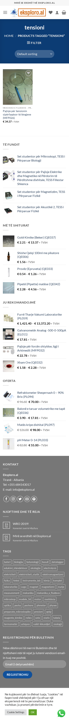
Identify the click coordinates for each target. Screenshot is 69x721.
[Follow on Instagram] (13, 499)
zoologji (57, 624)
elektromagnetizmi (53, 574)
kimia (47, 580)
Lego (23, 586)
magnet (34, 586)
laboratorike (10, 586)
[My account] (57, 12)
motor (37, 599)
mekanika (28, 592)
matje (61, 586)
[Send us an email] (27, 499)
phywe (53, 605)
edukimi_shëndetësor (15, 568)
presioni (38, 611)
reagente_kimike (13, 617)
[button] (5, 12)
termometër (10, 624)
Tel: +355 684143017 (17, 484)
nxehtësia (49, 599)
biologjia (18, 561)
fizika (7, 580)
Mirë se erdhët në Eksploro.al (32, 536)
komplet (57, 580)
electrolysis (50, 568)
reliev (29, 617)
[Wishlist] (51, 12)
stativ (47, 617)
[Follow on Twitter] (20, 499)
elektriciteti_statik (29, 574)
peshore (28, 605)
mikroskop (10, 599)
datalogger (58, 561)
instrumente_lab (31, 580)
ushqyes (25, 624)
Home (9, 35)
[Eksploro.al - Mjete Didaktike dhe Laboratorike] (28, 12)
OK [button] (32, 712)
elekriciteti (10, 574)
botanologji (32, 561)
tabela (56, 617)
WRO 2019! (21, 523)
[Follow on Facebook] (6, 499)
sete (37, 617)
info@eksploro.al (24, 489)
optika (7, 605)
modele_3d (25, 599)
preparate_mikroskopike (17, 611)
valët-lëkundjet (41, 624)
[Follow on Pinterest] (34, 499)
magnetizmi (48, 586)
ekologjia (35, 568)
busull (45, 561)
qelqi (48, 611)
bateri (7, 561)
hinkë (16, 580)
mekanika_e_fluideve (48, 592)
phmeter (41, 605)
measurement (11, 592)
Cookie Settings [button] (15, 712)
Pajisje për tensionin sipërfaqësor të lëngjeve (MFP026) (17, 114)
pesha (17, 605)
